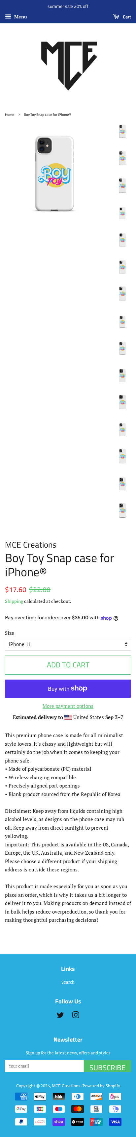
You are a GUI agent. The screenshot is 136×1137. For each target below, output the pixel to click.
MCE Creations (66, 1086)
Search (68, 982)
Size (9, 633)
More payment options (68, 706)
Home (9, 114)
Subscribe (107, 1067)
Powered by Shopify (101, 1086)
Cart (126, 16)
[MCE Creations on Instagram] (75, 1016)
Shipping (14, 601)
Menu (20, 16)
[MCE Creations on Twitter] (60, 1016)
